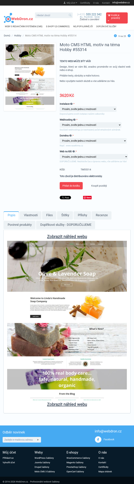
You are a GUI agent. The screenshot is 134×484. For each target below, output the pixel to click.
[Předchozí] (115, 36)
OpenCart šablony (75, 471)
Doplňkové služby (106, 26)
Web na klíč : (67, 151)
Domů (7, 35)
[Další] (129, 36)
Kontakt (106, 3)
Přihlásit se (8, 458)
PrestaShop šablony (76, 467)
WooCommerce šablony (78, 458)
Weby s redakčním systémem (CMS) (23, 26)
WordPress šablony (44, 458)
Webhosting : (68, 119)
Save (89, 197)
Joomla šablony (42, 462)
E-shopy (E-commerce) (58, 26)
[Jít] (38, 439)
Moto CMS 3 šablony (45, 471)
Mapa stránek (105, 471)
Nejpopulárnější (83, 26)
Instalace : (66, 103)
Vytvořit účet (9, 462)
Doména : (66, 135)
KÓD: (62, 169)
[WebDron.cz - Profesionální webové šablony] (18, 17)
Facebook (108, 439)
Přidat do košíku (71, 185)
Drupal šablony (42, 467)
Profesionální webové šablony (44, 481)
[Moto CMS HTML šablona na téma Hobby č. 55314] (29, 76)
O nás (96, 3)
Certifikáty (85, 3)
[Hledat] (70, 15)
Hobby (17, 35)
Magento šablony (74, 462)
